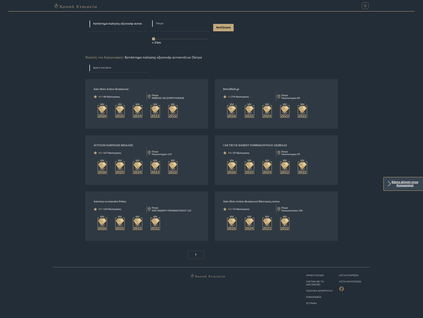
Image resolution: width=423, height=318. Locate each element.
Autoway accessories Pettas (110, 201)
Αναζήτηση (223, 27)
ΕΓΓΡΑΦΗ (311, 303)
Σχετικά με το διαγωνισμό (315, 283)
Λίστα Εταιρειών (348, 275)
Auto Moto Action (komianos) (111, 89)
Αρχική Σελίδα (315, 275)
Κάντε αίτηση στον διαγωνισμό (405, 184)
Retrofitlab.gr (231, 89)
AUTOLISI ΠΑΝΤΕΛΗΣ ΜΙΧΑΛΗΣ (113, 145)
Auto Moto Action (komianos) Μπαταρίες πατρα (251, 201)
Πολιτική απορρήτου (319, 290)
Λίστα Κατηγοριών (350, 281)
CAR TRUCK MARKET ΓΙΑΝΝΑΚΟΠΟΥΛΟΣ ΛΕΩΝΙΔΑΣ (255, 145)
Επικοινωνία (313, 297)
